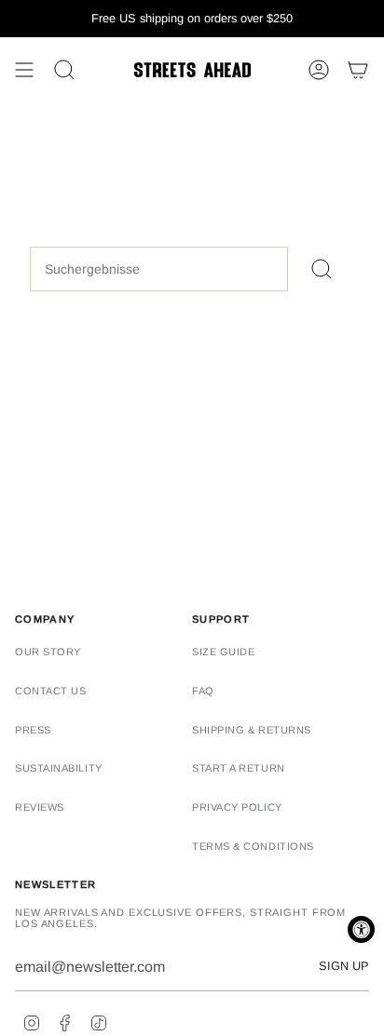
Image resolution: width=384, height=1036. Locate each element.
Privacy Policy (237, 807)
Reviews (39, 807)
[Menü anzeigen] (24, 69)
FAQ (203, 690)
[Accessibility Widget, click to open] (361, 929)
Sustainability (59, 768)
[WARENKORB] (357, 69)
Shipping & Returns (251, 729)
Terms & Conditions (253, 846)
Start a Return (238, 768)
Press (33, 729)
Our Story (48, 651)
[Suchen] (321, 269)
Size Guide (223, 651)
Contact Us (51, 690)
